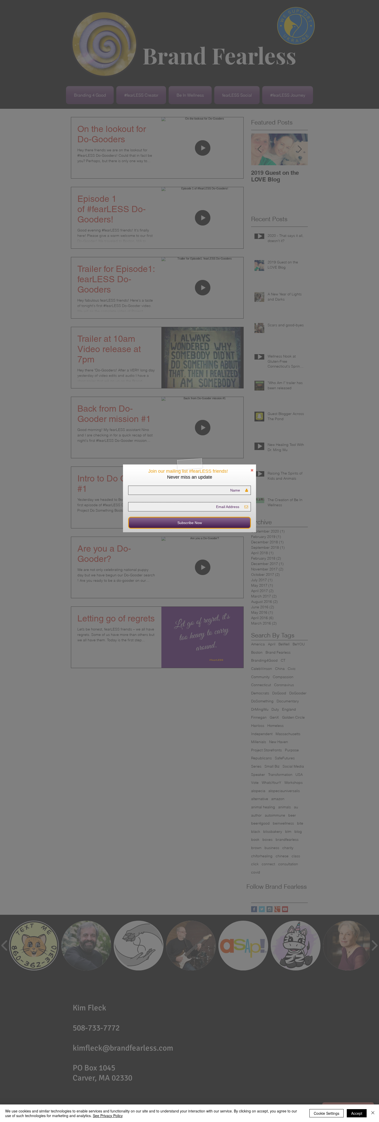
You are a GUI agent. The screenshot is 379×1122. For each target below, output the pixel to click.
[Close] (373, 1113)
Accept (356, 1113)
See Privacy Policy (108, 1115)
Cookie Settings (326, 1113)
